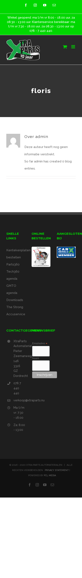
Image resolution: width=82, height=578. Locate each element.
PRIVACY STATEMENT (57, 470)
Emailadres (39, 343)
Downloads (14, 300)
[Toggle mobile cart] (65, 47)
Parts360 (13, 264)
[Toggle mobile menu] (73, 47)
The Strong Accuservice (15, 310)
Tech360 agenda (12, 275)
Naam (35, 358)
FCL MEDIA (50, 475)
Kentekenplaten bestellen (15, 253)
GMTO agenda (11, 289)
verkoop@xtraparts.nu (19, 400)
